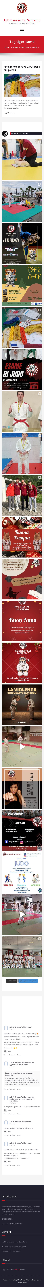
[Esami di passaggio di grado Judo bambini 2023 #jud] (22, 956)
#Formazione (21, 1158)
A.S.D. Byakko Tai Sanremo (20, 1027)
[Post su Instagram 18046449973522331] (22, 746)
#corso (13, 1158)
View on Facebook (9, 1055)
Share (19, 1055)
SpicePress (35, 1280)
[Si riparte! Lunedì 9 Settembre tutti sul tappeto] (22, 243)
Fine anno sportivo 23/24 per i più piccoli (25, 47)
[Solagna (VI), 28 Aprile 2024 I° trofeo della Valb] (22, 495)
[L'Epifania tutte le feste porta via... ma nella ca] (22, 579)
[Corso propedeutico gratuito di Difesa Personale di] (22, 788)
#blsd (8, 1158)
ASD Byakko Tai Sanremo (22, 20)
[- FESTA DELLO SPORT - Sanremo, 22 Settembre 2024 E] (22, 201)
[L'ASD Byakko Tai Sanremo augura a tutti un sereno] (22, 663)
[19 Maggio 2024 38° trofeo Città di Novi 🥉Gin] (22, 411)
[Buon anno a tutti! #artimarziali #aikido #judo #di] (22, 621)
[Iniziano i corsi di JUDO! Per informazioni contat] (22, 872)
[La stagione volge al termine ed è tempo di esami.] (22, 369)
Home (7, 47)
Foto (9, 1051)
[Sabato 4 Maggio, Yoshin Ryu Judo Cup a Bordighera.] (22, 453)
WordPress (21, 1280)
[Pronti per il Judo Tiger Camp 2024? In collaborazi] (22, 285)
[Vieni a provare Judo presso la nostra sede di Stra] (22, 830)
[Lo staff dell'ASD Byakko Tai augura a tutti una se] (22, 537)
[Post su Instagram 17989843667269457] (22, 704)
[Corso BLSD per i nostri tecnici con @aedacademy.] (22, 159)
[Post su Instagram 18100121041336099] (22, 914)
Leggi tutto (8, 113)
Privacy (16, 1269)
